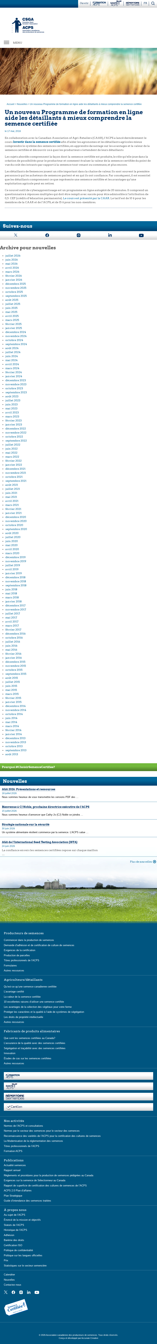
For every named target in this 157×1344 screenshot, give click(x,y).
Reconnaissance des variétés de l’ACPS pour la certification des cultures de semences (52, 1136)
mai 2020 (11, 545)
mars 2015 (12, 693)
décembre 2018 (15, 577)
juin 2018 (11, 589)
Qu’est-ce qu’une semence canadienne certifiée (30, 986)
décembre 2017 (15, 605)
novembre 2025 (15, 287)
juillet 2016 (12, 641)
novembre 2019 (15, 561)
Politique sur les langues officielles (23, 1255)
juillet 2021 (12, 488)
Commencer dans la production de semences (29, 940)
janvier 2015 (13, 701)
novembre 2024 (16, 336)
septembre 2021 (15, 480)
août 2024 (12, 348)
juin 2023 (11, 404)
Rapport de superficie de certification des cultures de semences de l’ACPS (45, 1185)
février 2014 (13, 730)
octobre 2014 (14, 714)
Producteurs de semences (24, 933)
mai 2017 (11, 617)
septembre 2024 (16, 344)
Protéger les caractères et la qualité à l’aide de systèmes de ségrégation (44, 1011)
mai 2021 (11, 496)
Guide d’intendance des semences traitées (27, 1200)
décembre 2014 (15, 706)
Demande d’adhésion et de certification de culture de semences (39, 945)
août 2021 (11, 484)
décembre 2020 (15, 517)
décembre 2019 (15, 557)
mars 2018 (12, 597)
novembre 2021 (15, 472)
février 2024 (13, 372)
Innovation (9, 1053)
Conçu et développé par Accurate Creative (78, 1338)
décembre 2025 (15, 283)
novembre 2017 (15, 609)
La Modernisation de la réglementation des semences (33, 1140)
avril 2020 (12, 549)
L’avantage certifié (14, 991)
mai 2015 (11, 689)
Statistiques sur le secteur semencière (25, 1265)
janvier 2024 (13, 376)
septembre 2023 (16, 392)
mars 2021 (12, 504)
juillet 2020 (12, 537)
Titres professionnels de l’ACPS (21, 960)
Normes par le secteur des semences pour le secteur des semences (42, 1130)
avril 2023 (12, 412)
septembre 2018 (15, 585)
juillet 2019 (12, 565)
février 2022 (13, 460)
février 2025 (13, 324)
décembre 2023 (15, 380)
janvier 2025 (13, 328)
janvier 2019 (13, 573)
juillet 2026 (12, 255)
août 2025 (11, 299)
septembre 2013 (15, 750)
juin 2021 (11, 492)
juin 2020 (11, 541)
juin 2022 (11, 448)
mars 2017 (12, 625)
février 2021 (13, 508)
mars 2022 (12, 456)
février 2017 (13, 629)
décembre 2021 (15, 468)
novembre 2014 (15, 710)
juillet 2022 (12, 444)
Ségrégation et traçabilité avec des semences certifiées (34, 1048)
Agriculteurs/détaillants (23, 979)
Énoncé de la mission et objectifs (22, 1219)
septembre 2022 (16, 440)
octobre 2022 (14, 436)
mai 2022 (11, 452)
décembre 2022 (15, 428)
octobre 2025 (14, 291)
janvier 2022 (13, 464)
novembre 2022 (15, 432)
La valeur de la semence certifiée (22, 996)
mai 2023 (11, 408)
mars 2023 (12, 416)
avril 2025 (12, 315)
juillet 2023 (12, 400)
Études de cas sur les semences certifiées (27, 1058)
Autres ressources (14, 970)
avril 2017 (11, 621)
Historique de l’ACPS (15, 1230)
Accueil (10, 104)
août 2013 (11, 754)
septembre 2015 (15, 673)
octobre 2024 (14, 340)
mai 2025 (11, 311)
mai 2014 (11, 722)
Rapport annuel (12, 1170)
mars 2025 (12, 319)
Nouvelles (22, 104)
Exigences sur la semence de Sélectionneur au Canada (34, 1180)
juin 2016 (11, 645)
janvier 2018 (13, 601)
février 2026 (13, 275)
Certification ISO (13, 1245)
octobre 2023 (14, 388)
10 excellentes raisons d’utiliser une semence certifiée (34, 1001)
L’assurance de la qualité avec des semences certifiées (34, 1043)
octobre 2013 (14, 746)
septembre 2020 (16, 529)
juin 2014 (11, 718)
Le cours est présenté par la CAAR (86, 198)
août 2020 (12, 533)
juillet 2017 (12, 613)
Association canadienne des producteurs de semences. (72, 1335)
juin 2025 (11, 307)
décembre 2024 (15, 332)
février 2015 (13, 697)
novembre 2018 (15, 581)
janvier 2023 (13, 424)
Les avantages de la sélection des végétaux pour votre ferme (38, 1006)
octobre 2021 (14, 476)
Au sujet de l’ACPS (14, 1214)
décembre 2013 (15, 738)
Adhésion (9, 1235)
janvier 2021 (13, 513)
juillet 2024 (12, 352)
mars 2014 (12, 726)
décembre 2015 (15, 661)
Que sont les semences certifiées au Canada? (29, 1038)
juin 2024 (11, 356)
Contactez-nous (12, 1284)
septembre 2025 (16, 295)
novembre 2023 (15, 384)
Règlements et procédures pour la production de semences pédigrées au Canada (48, 1175)
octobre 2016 (14, 637)
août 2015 (11, 677)
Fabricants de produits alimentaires (32, 1031)
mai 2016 (11, 649)
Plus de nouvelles (141, 861)
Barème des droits (14, 1240)
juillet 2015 (12, 681)
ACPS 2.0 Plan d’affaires (18, 1190)
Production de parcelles (17, 955)
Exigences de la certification (19, 950)
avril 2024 (12, 364)
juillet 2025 (12, 303)
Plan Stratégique (13, 1195)
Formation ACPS (13, 1151)
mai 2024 (11, 360)
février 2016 (13, 653)
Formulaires (10, 965)
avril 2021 (11, 500)
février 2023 (13, 420)
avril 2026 (12, 267)
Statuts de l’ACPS (14, 1225)
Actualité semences (15, 1165)
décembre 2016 (15, 633)
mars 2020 (12, 553)
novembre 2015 (15, 665)
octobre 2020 (14, 525)
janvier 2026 (13, 279)
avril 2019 (12, 569)
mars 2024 (12, 368)
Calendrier (9, 1274)
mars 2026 (12, 271)
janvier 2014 (13, 734)
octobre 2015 (14, 669)
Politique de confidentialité (18, 1250)
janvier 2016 (13, 657)
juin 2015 (11, 685)
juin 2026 (11, 259)
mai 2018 (11, 593)
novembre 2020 (16, 521)
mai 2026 (11, 263)
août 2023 (11, 396)
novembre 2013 (15, 742)
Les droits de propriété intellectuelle (23, 1017)
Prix (6, 1260)
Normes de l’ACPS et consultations (23, 1125)
